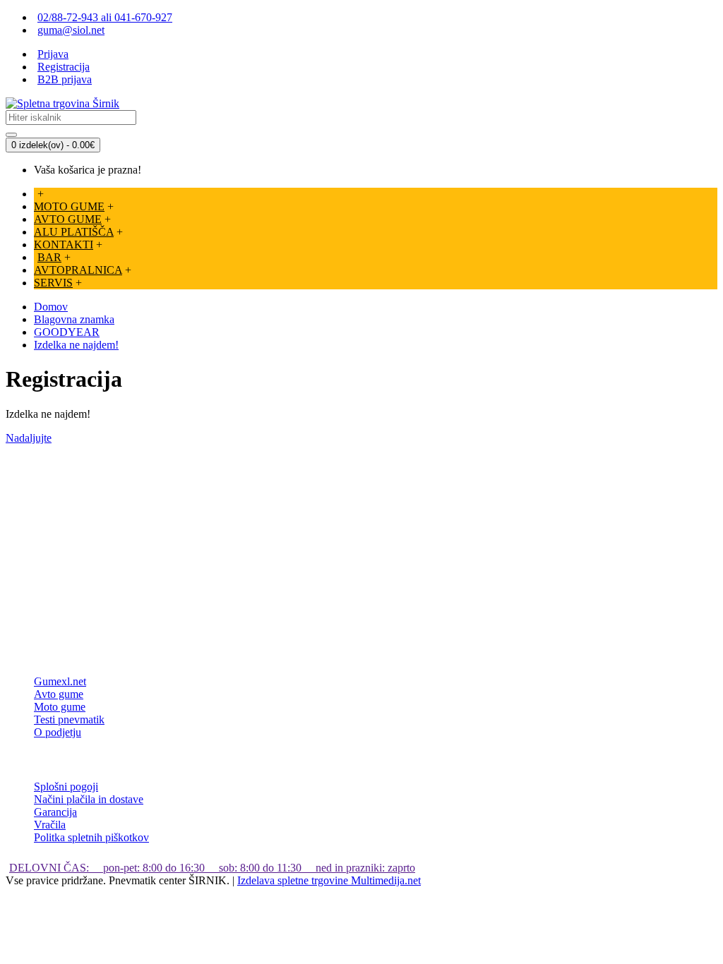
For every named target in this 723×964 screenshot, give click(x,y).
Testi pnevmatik (69, 719)
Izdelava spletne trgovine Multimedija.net (329, 880)
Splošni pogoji (66, 787)
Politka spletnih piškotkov (91, 837)
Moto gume (59, 707)
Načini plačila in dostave (88, 799)
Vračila (50, 825)
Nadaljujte (29, 438)
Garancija (55, 812)
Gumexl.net (60, 681)
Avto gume (58, 694)
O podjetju (57, 732)
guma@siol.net (70, 30)
